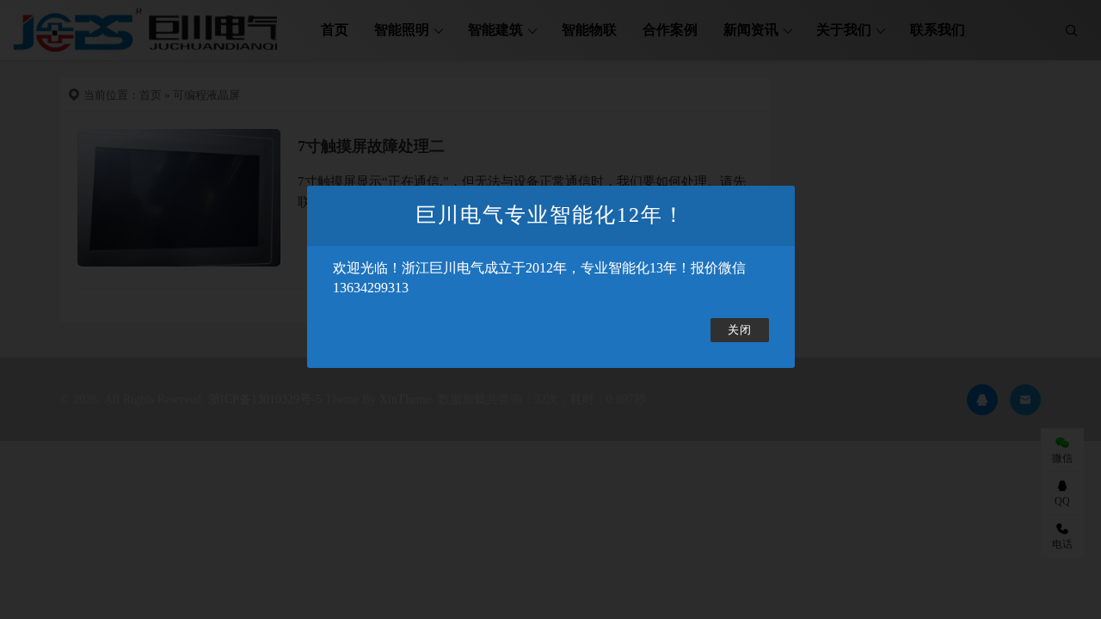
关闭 (740, 330)
